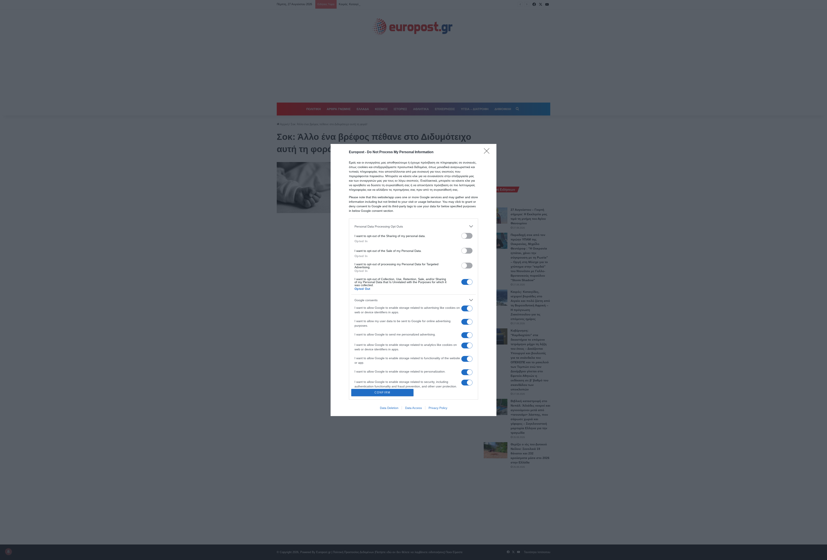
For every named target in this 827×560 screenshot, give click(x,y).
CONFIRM (382, 392)
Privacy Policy (438, 408)
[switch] (467, 236)
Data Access (413, 408)
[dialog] (413, 280)
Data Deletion (389, 408)
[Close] (488, 152)
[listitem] (413, 226)
